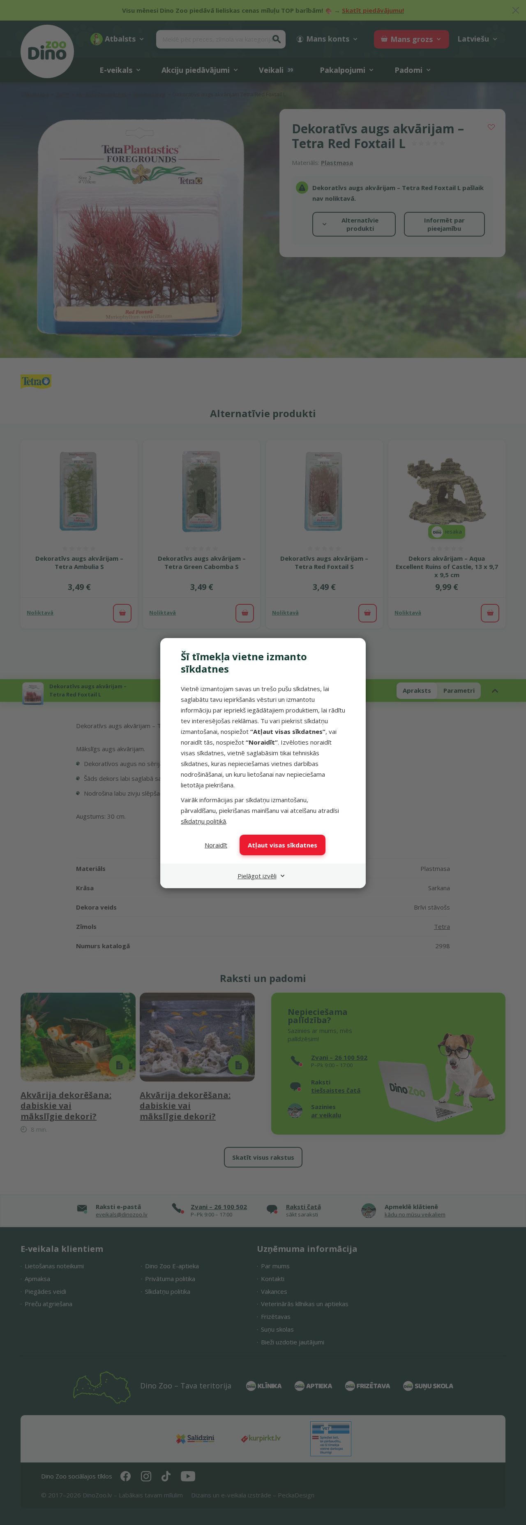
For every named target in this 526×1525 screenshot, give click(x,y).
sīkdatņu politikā (203, 821)
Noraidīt (216, 845)
